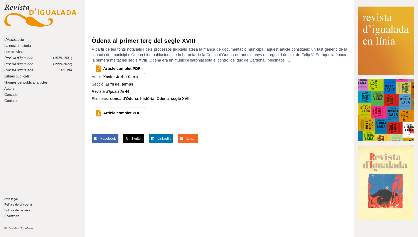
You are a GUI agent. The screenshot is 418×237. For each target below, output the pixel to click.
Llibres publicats (17, 76)
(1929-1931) (38, 58)
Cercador (11, 94)
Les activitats (14, 52)
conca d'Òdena (124, 98)
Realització (11, 216)
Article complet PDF (121, 68)
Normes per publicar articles (26, 82)
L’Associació (14, 39)
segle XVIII (180, 98)
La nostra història (17, 46)
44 (110, 91)
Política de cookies (17, 210)
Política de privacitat (18, 204)
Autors (9, 88)
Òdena (163, 98)
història (147, 98)
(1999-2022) (38, 64)
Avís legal (11, 199)
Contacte (11, 101)
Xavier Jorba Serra (120, 77)
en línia (38, 70)
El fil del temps (119, 84)
